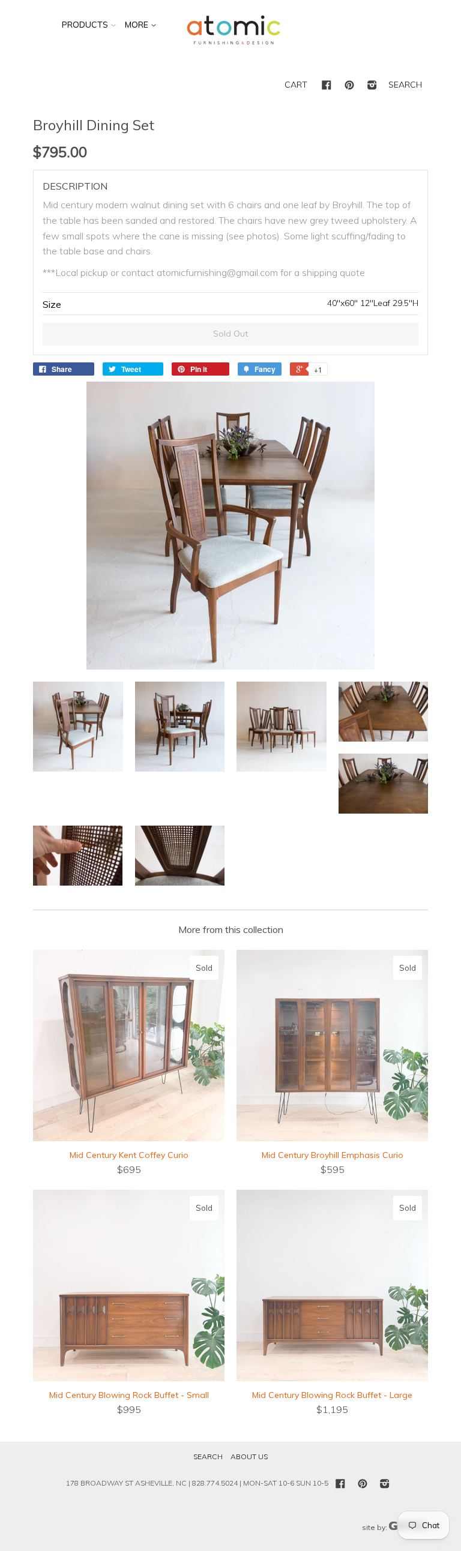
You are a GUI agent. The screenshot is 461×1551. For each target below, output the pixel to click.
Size (52, 304)
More (138, 24)
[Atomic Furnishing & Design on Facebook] (326, 85)
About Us (249, 1456)
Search (208, 1456)
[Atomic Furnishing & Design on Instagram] (372, 85)
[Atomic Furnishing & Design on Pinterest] (349, 85)
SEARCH (405, 84)
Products (85, 24)
